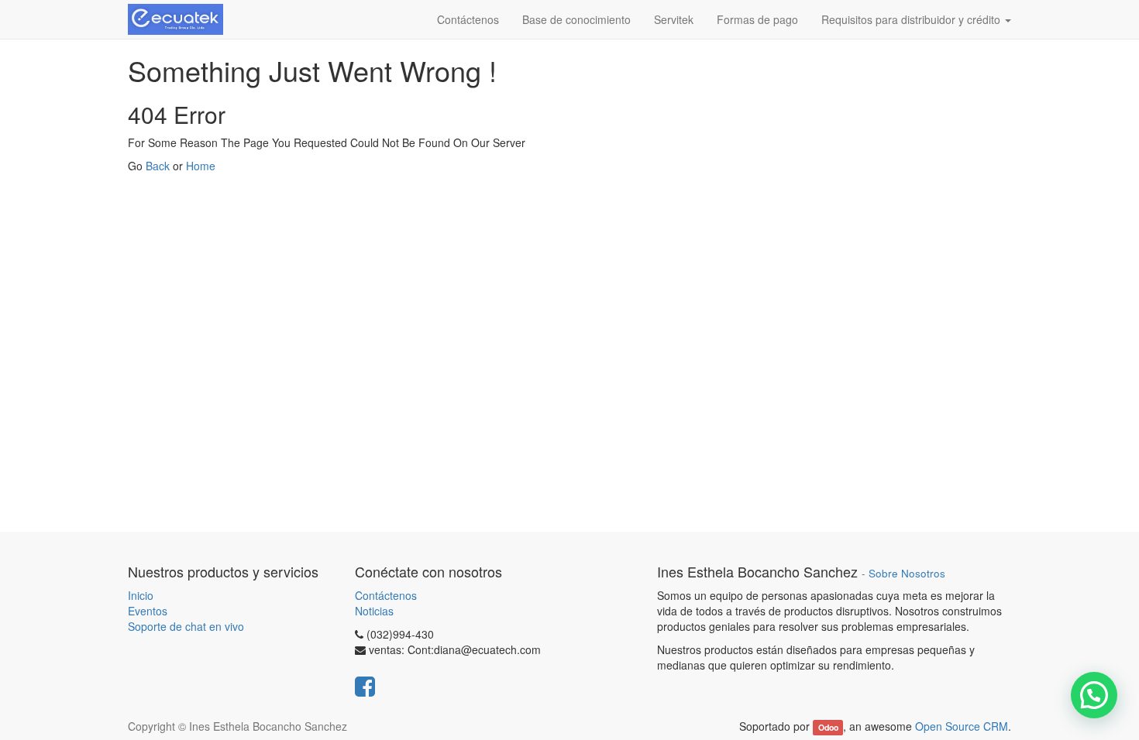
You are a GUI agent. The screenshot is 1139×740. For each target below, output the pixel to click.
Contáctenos (386, 595)
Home (200, 165)
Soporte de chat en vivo (186, 626)
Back (158, 165)
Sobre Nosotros (907, 573)
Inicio (140, 595)
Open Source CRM (961, 726)
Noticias (374, 610)
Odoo (828, 727)
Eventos (147, 610)
